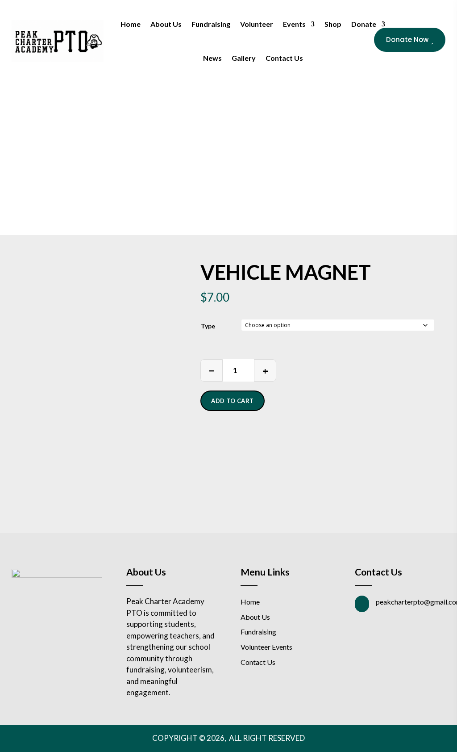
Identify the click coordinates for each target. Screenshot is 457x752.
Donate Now (409, 39)
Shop (332, 24)
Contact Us (284, 58)
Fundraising (210, 24)
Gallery (244, 58)
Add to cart (232, 400)
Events (294, 24)
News (212, 58)
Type (208, 326)
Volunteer (256, 24)
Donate (363, 24)
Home (130, 24)
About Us (166, 24)
